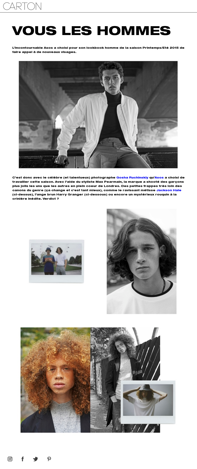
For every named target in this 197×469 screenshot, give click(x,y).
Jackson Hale (168, 190)
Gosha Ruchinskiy (132, 178)
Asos (159, 178)
